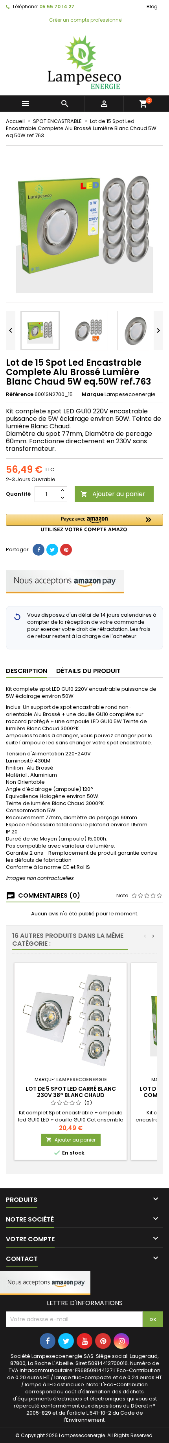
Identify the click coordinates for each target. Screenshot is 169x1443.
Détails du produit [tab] (88, 670)
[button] (84, 523)
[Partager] (38, 550)
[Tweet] (52, 550)
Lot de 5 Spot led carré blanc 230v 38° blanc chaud (71, 1092)
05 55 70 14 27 (56, 6)
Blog (152, 6)
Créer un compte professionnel (85, 20)
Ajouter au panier (113, 493)
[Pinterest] (66, 550)
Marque (92, 394)
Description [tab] (26, 670)
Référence (19, 394)
